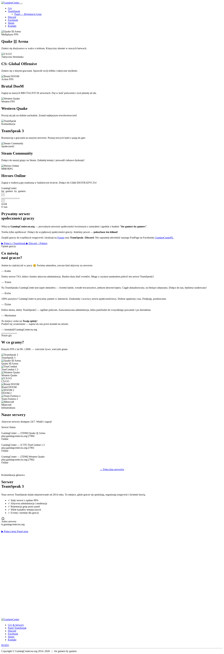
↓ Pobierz (42, 243)
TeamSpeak (14, 11)
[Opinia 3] (8, 333)
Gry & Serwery (16, 625)
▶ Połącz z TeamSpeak (13, 243)
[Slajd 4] (10, 198)
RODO (5, 645)
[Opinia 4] (10, 333)
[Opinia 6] (15, 333)
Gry (10, 8)
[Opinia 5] (13, 333)
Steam (11, 23)
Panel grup (22, 531)
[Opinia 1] (2, 333)
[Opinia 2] (5, 333)
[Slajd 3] (8, 198)
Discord (12, 17)
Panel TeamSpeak (17, 628)
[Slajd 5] (13, 198)
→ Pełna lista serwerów (112, 469)
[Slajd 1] (2, 198)
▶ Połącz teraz (9, 531)
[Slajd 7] (18, 198)
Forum (60, 237)
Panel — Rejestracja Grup (27, 14)
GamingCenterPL (164, 237)
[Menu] (21, 3)
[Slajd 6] (15, 198)
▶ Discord (32, 243)
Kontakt (12, 26)
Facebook (13, 20)
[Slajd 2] (5, 198)
